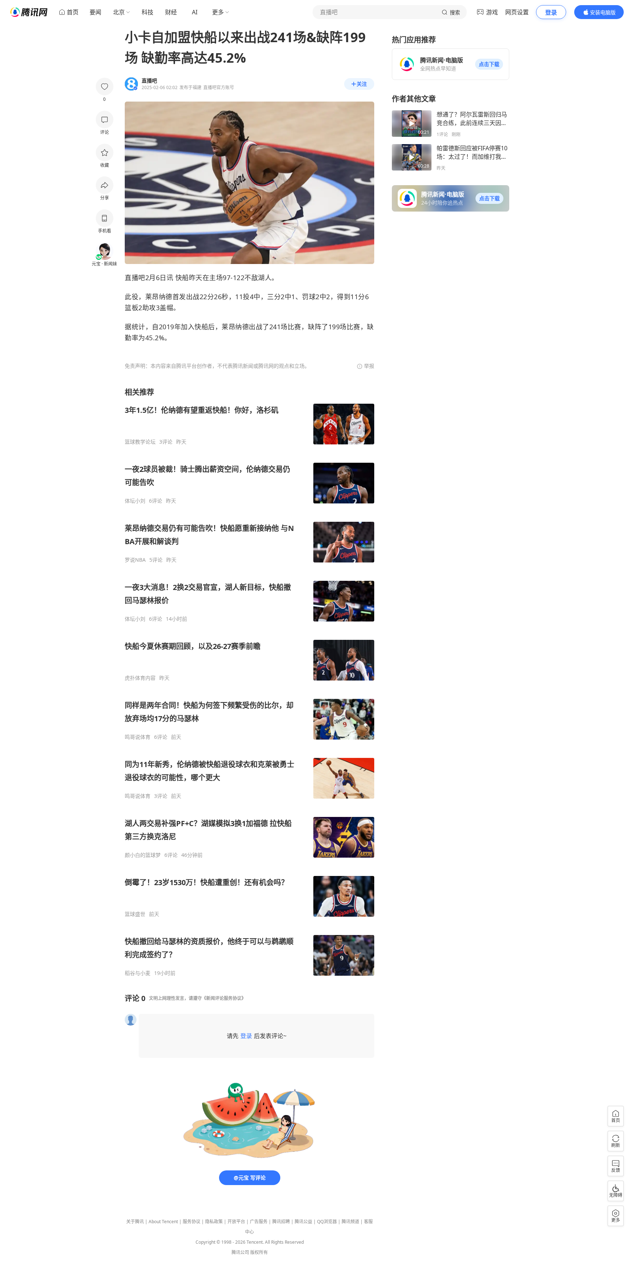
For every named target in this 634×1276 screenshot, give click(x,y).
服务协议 (191, 1221)
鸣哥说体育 (137, 737)
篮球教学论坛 (140, 441)
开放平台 (236, 1221)
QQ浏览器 (327, 1221)
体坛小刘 (135, 500)
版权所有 (259, 1252)
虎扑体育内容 (140, 678)
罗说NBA (135, 559)
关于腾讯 (135, 1221)
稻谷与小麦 (137, 973)
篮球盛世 (135, 914)
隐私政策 (214, 1221)
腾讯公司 (240, 1252)
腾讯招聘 (281, 1221)
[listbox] (249, 682)
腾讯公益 (303, 1221)
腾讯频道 (350, 1221)
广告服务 (258, 1221)
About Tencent (163, 1221)
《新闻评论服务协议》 (224, 998)
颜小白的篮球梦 (143, 855)
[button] (489, 64)
